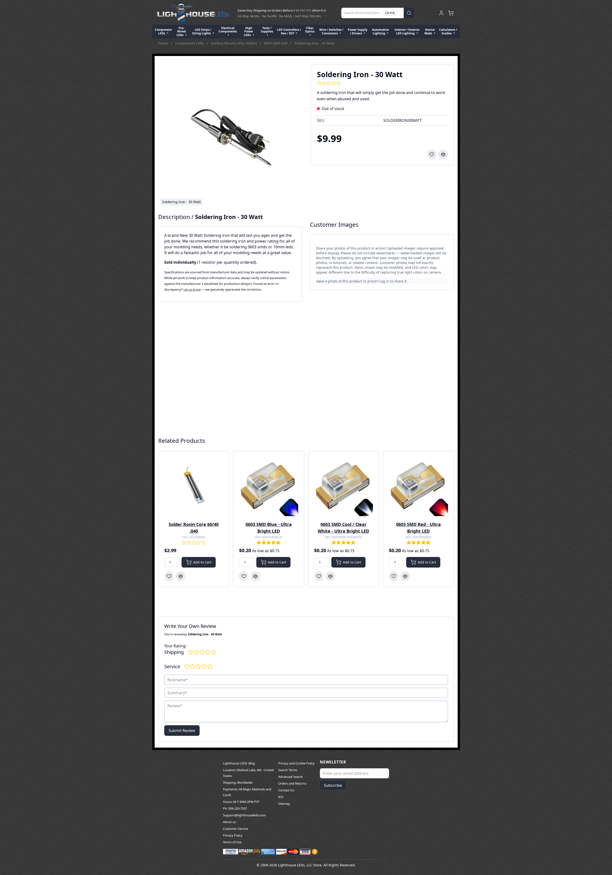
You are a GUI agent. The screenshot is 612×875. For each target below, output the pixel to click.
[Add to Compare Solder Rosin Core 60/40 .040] (180, 576)
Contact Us (286, 790)
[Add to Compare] (443, 154)
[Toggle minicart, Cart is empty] (451, 13)
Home (163, 43)
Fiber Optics (310, 29)
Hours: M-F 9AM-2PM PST (241, 802)
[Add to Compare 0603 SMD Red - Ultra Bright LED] (405, 576)
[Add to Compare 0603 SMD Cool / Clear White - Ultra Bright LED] (330, 576)
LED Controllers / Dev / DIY (289, 31)
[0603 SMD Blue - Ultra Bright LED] (268, 486)
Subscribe (333, 785)
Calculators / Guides (448, 31)
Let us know (192, 289)
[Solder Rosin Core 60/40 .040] (193, 486)
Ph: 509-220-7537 (235, 808)
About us (229, 822)
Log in (384, 281)
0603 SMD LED (275, 43)
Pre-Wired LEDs (181, 31)
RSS (281, 797)
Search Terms (287, 770)
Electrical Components (228, 29)
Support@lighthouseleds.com (244, 815)
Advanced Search (290, 777)
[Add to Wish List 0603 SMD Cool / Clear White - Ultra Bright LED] (319, 576)
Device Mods (429, 31)
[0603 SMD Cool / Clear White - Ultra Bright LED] (343, 486)
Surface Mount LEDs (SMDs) (234, 43)
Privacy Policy (232, 835)
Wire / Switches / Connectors (331, 31)
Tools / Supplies (267, 29)
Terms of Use (232, 842)
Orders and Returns (292, 783)
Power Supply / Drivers (357, 31)
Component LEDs (163, 31)
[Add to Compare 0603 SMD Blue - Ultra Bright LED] (255, 576)
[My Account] (441, 13)
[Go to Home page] (193, 13)
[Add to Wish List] (431, 154)
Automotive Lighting (380, 31)
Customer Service (235, 828)
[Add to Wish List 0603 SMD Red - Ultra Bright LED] (393, 576)
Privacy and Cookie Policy (296, 763)
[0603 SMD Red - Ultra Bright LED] (418, 486)
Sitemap (284, 803)
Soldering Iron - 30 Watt (314, 43)
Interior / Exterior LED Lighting (407, 31)
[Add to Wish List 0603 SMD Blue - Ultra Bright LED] (244, 576)
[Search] (409, 13)
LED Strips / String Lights (202, 31)
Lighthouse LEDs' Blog (239, 763)
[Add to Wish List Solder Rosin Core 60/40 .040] (169, 576)
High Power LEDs (248, 31)
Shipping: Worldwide (237, 782)
